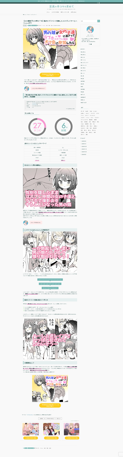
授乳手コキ (83, 126)
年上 (94, 124)
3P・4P (40, 25)
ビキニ (92, 117)
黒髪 (87, 134)
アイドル (84, 60)
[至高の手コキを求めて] (61, 6)
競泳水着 (94, 128)
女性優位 (86, 121)
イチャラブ (93, 113)
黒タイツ (82, 134)
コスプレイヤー (34, 25)
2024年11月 (84, 149)
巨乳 (91, 124)
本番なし (95, 126)
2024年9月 (84, 154)
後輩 (83, 92)
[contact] (99, 3)
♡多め (90, 111)
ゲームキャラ (92, 115)
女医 (83, 84)
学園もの (94, 121)
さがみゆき (34, 103)
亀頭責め (91, 119)
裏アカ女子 (84, 102)
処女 (82, 121)
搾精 (87, 126)
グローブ (86, 115)
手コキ (30, 25)
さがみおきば (34, 104)
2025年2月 (84, 141)
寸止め (82, 124)
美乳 (82, 130)
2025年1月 (84, 143)
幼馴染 (83, 89)
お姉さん (84, 52)
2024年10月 (84, 151)
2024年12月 (84, 146)
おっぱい (95, 111)
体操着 (95, 119)
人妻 (83, 76)
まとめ (83, 57)
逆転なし (90, 132)
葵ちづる (94, 130)
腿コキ (85, 130)
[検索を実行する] (98, 21)
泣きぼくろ (83, 128)
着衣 (49, 25)
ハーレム (43, 25)
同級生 (83, 81)
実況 (98, 121)
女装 (47, 25)
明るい (91, 126)
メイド (83, 73)
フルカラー (97, 117)
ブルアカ (84, 70)
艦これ (83, 99)
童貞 (51, 25)
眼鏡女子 (84, 97)
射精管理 (86, 124)
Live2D (86, 111)
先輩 (83, 78)
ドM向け (84, 67)
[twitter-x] (97, 3)
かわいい (87, 113)
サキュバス (84, 65)
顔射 (95, 132)
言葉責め (82, 132)
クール (82, 115)
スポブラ (82, 117)
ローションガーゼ (84, 119)
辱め (87, 132)
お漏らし (82, 113)
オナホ (97, 113)
